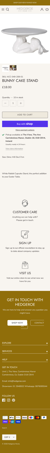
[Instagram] (8, 400)
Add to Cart (25, 114)
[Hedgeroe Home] (25, 9)
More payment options (25, 130)
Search (4, 428)
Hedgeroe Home (14, 444)
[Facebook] (3, 400)
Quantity (12, 97)
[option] (25, 39)
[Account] (41, 9)
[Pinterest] (13, 400)
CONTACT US (32, 324)
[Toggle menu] (3, 9)
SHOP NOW (17, 323)
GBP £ (7, 437)
